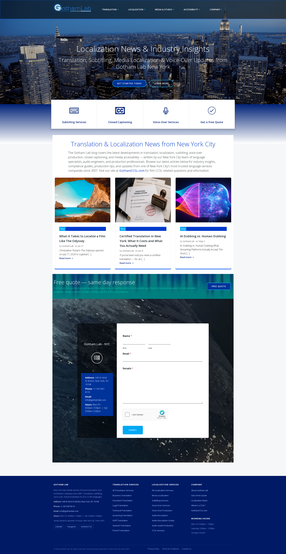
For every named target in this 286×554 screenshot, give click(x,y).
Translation (109, 9)
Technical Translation (122, 510)
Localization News (199, 500)
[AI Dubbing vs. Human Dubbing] (203, 199)
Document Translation (123, 500)
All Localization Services (162, 490)
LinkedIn (58, 526)
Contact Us (186, 549)
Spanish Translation (122, 525)
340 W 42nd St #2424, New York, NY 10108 (96, 381)
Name (127, 336)
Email (127, 353)
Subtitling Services (160, 500)
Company (215, 9)
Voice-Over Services (161, 505)
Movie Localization (160, 495)
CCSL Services (158, 530)
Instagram (71, 526)
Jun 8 (140, 250)
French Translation (121, 530)
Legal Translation (120, 505)
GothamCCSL (86, 526)
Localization (135, 9)
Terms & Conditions (170, 549)
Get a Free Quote (199, 495)
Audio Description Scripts (163, 520)
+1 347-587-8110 (67, 506)
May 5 (202, 241)
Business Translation (122, 495)
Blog (62, 229)
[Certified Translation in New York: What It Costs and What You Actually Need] (143, 199)
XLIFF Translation (120, 520)
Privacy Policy (153, 549)
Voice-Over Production (162, 510)
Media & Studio (163, 9)
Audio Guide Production (162, 525)
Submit (133, 430)
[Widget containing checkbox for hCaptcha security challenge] (145, 414)
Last (150, 348)
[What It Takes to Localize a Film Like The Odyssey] (82, 199)
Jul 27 (80, 246)
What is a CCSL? (198, 505)
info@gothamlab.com (95, 400)
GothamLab (68, 246)
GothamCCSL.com (131, 171)
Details (128, 368)
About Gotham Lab (199, 490)
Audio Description (160, 515)
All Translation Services (123, 490)
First (124, 348)
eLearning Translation (122, 515)
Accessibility (191, 9)
